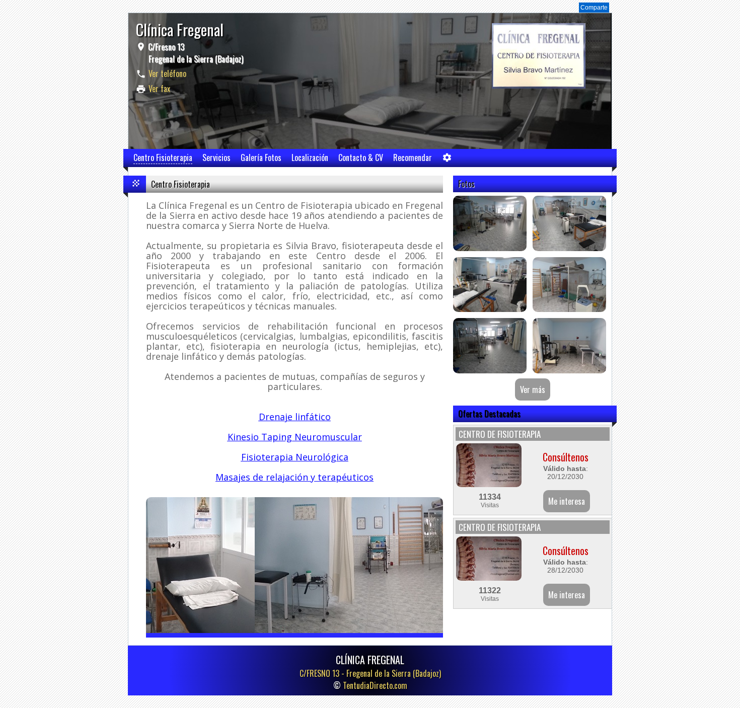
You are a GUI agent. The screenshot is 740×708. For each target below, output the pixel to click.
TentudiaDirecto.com (375, 685)
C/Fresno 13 (194, 53)
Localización (309, 157)
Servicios (216, 157)
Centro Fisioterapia (162, 157)
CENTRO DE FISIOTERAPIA (500, 434)
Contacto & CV (360, 157)
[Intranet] (447, 159)
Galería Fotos (261, 157)
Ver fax (159, 89)
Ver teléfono (167, 73)
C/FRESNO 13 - (370, 673)
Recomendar (412, 157)
